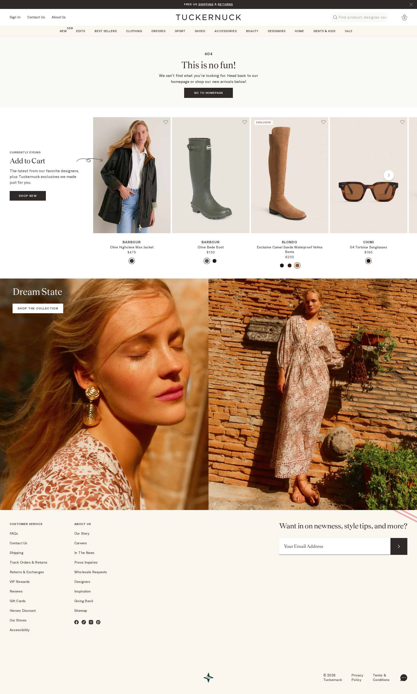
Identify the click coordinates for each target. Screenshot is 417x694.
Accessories (226, 31)
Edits (80, 31)
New (63, 31)
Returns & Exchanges (27, 572)
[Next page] (167, 241)
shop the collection (38, 308)
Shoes (200, 31)
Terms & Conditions (381, 677)
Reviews (16, 591)
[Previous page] (112, 175)
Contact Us (36, 17)
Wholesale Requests (90, 572)
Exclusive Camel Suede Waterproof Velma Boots (290, 249)
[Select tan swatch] (297, 265)
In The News (84, 553)
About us (82, 524)
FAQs (14, 533)
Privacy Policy (357, 677)
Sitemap (80, 610)
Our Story (81, 533)
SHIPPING (206, 4)
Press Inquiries (85, 562)
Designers (276, 31)
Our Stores (18, 620)
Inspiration (82, 591)
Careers (80, 543)
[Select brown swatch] (290, 265)
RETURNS (225, 4)
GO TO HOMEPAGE (208, 93)
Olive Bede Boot (211, 247)
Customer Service (26, 524)
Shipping (16, 553)
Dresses (159, 31)
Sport (180, 31)
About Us (59, 17)
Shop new (28, 195)
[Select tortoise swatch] (368, 261)
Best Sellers (106, 31)
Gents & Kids (324, 31)
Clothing (134, 31)
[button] (132, 235)
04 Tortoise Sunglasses (368, 247)
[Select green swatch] (132, 261)
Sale (349, 31)
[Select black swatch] (214, 261)
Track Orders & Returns (28, 562)
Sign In (15, 17)
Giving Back (83, 601)
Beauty (252, 31)
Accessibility (19, 630)
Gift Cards (18, 601)
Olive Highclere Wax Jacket (132, 247)
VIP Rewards (20, 581)
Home (299, 31)
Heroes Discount (23, 610)
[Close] (411, 5)
